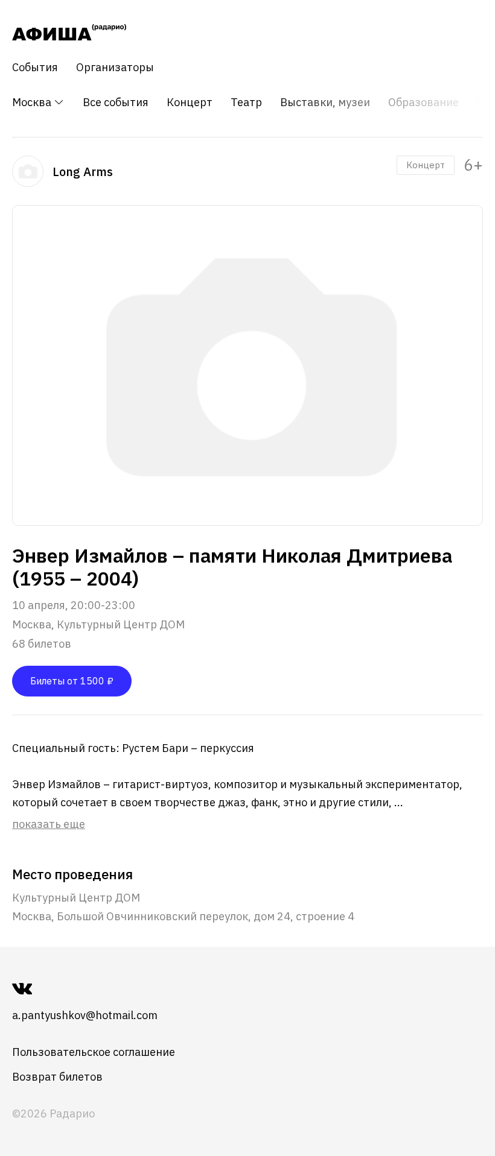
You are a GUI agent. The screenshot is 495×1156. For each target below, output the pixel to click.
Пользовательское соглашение (93, 1052)
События (35, 67)
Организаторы (115, 67)
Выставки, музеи (325, 102)
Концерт (189, 102)
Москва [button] (33, 102)
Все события (115, 102)
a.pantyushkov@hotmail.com (85, 1015)
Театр (246, 102)
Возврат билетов (57, 1076)
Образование (423, 102)
